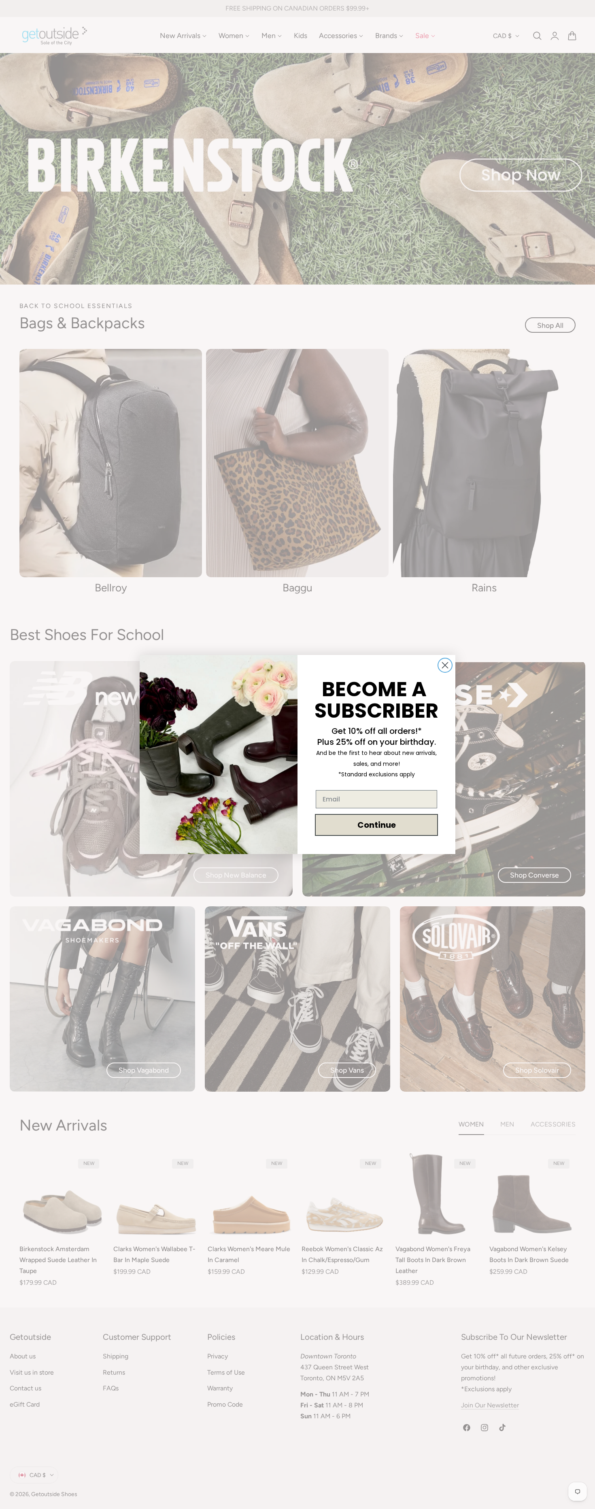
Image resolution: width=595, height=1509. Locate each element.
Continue (376, 825)
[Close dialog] (445, 665)
